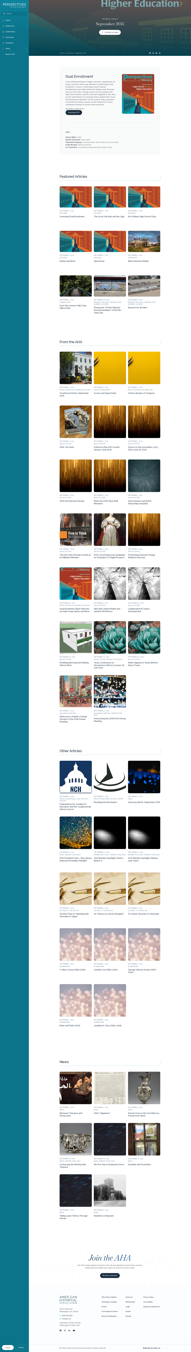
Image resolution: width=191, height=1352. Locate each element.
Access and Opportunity (105, 393)
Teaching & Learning (109, 1302)
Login (128, 1307)
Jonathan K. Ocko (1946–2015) (108, 1025)
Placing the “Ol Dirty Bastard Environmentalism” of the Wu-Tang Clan (108, 310)
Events (104, 1307)
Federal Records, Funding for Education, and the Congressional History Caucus (75, 806)
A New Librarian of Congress (141, 393)
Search (128, 1311)
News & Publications (109, 1316)
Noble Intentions (67, 261)
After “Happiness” (102, 1113)
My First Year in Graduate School (109, 1164)
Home (62, 53)
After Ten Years (67, 447)
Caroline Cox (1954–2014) (106, 970)
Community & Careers (109, 1311)
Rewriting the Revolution (105, 802)
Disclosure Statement (151, 1307)
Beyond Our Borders (137, 307)
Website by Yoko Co (151, 1348)
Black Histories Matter (138, 261)
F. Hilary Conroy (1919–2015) (72, 970)
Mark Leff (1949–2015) (70, 1025)
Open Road (99, 261)
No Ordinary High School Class (142, 216)
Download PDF (74, 112)
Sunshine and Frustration (139, 1164)
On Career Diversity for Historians (143, 914)
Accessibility (148, 1302)
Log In (7, 1347)
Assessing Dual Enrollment (72, 216)
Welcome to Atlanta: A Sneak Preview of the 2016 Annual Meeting (73, 719)
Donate (21, 1347)
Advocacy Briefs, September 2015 (144, 802)
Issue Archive (69, 53)
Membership (130, 1302)
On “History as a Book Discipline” (109, 914)
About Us (129, 1297)
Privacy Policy (148, 1297)
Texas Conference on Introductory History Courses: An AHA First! (109, 665)
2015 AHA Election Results (72, 501)
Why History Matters (109, 1297)
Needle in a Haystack (104, 1216)
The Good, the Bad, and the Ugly (109, 216)
